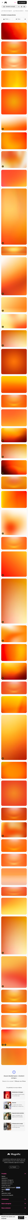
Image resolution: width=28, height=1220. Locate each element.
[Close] (26, 1218)
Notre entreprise (6, 1203)
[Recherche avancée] (25, 19)
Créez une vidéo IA (19, 10)
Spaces (3, 1176)
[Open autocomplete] (3, 6)
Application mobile (6, 1193)
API (2, 1191)
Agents (5, 1189)
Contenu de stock (6, 1185)
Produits (4, 1173)
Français (14, 1167)
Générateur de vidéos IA (8, 1182)
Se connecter (22, 2)
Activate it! (21, 1217)
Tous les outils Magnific (7, 1195)
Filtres (19, 19)
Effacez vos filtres (20, 1081)
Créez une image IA (7, 10)
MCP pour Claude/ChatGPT (11, 1187)
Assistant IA (4, 1178)
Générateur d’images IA (7, 1180)
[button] (14, 1167)
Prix (15, 2)
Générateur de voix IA (7, 1184)
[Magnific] (14, 1154)
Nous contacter (6, 1208)
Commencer (5, 1199)
